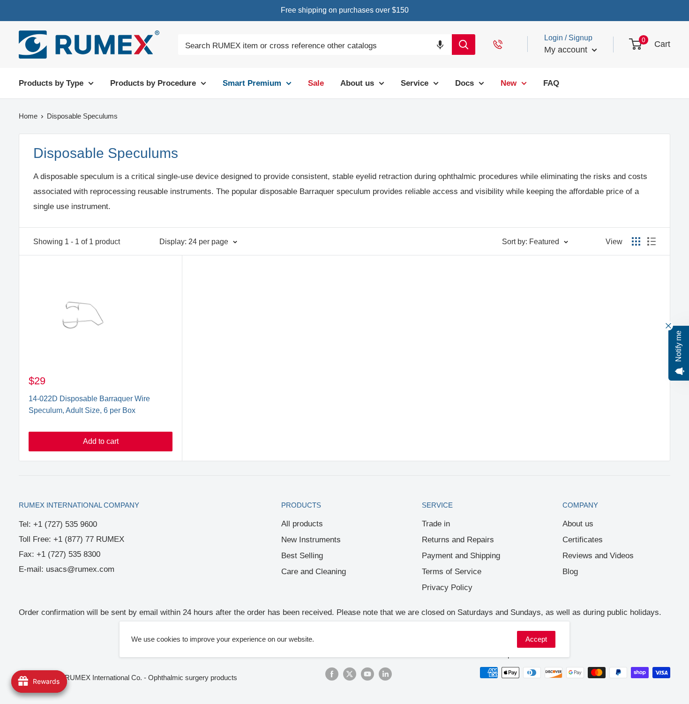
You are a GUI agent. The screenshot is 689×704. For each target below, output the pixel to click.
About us (577, 523)
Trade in (436, 523)
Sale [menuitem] (316, 82)
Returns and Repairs (458, 539)
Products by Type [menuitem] (51, 82)
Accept (536, 639)
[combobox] (315, 46)
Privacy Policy (447, 587)
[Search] (463, 44)
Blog (570, 571)
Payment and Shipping (461, 555)
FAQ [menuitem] (551, 82)
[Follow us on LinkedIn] (385, 674)
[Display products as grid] (636, 241)
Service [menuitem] (414, 82)
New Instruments (311, 539)
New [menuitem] (509, 82)
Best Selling (302, 555)
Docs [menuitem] (464, 82)
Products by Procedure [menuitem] (153, 82)
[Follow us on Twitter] (349, 674)
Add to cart (101, 441)
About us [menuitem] (357, 82)
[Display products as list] (651, 241)
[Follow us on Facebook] (331, 674)
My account (567, 49)
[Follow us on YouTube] (367, 674)
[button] (440, 44)
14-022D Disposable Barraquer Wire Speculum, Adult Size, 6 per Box (89, 404)
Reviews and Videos (598, 555)
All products (302, 523)
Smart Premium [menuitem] (252, 82)
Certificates (582, 539)
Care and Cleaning (313, 571)
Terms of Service (451, 571)
